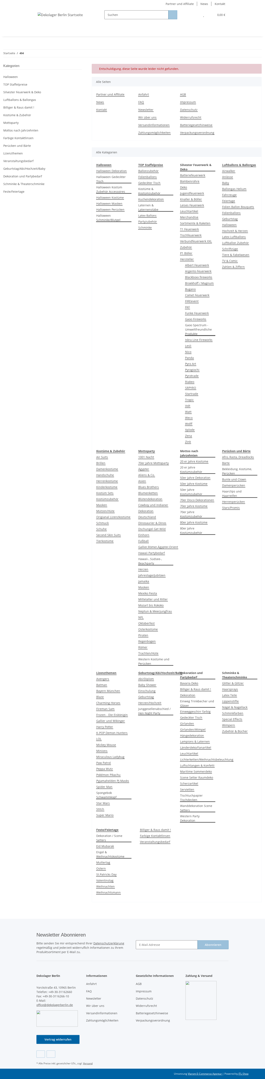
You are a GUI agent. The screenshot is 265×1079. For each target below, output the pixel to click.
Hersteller (187, 259)
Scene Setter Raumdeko (196, 777)
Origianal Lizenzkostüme (113, 517)
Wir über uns (147, 117)
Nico (188, 352)
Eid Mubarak (105, 846)
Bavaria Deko (189, 683)
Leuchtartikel (189, 211)
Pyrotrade (192, 376)
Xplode (190, 430)
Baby (225, 183)
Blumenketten (148, 493)
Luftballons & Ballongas (19, 100)
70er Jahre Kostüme (193, 506)
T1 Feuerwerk (189, 229)
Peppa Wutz (104, 769)
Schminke (145, 227)
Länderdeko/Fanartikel (195, 747)
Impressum (188, 102)
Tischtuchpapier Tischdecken (191, 797)
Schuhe (101, 529)
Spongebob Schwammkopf (106, 795)
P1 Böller (186, 253)
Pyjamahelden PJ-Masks (112, 781)
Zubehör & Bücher (235, 731)
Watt (188, 412)
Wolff (188, 424)
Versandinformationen (154, 125)
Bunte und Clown (234, 479)
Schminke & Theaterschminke (24, 184)
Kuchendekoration (151, 199)
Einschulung (146, 691)
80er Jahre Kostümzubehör (191, 530)
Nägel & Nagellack (234, 707)
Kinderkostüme (106, 487)
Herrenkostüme (107, 481)
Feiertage (228, 201)
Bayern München (108, 691)
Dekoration (145, 511)
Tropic (189, 400)
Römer (142, 647)
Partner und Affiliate (180, 4)
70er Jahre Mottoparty (153, 463)
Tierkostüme (104, 541)
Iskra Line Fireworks (198, 340)
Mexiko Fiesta (147, 593)
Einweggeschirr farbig (195, 711)
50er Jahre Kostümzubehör (191, 492)
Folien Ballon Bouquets (238, 207)
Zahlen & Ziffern (233, 267)
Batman (101, 685)
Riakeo (189, 382)
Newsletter (145, 110)
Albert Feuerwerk (197, 265)
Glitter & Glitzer (233, 683)
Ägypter (143, 469)
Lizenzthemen (13, 153)
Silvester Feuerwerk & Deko (22, 92)
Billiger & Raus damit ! (195, 689)
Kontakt (220, 4)
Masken (101, 505)
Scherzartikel (189, 783)
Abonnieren (213, 945)
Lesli (188, 346)
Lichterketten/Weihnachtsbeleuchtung (206, 759)
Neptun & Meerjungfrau (155, 611)
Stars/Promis (231, 508)
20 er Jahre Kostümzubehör (191, 469)
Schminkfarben (232, 713)
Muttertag (103, 862)
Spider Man (104, 787)
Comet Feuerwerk (197, 295)
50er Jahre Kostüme (193, 484)
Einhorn (143, 535)
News (204, 4)
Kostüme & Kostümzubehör (149, 191)
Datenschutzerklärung (108, 943)
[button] (195, 15)
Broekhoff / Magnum (199, 283)
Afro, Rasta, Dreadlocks (238, 457)
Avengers (102, 679)
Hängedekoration (192, 735)
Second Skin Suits (108, 535)
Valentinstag (104, 880)
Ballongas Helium (234, 189)
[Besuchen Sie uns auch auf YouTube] (51, 1054)
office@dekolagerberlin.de (54, 1005)
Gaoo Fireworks (195, 319)
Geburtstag (230, 219)
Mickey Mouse (106, 745)
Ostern (101, 868)
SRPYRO (190, 388)
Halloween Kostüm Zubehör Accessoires (110, 189)
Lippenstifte (230, 701)
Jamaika (143, 581)
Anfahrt (143, 94)
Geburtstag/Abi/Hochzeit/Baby (24, 169)
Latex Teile (229, 695)
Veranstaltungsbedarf (155, 842)
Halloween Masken (109, 204)
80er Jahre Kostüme (193, 522)
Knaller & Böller (191, 199)
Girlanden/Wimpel (193, 729)
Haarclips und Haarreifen (232, 493)
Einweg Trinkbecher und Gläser (197, 703)
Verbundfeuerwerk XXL (196, 241)
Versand (88, 1063)
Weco (189, 418)
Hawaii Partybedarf (151, 553)
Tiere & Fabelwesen (235, 255)
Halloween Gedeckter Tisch (111, 179)
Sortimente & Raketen (195, 223)
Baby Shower (147, 685)
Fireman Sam (105, 709)
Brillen (100, 463)
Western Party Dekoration (190, 818)
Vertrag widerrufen (58, 1039)
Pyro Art (190, 364)
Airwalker (228, 171)
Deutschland (147, 517)
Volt (187, 406)
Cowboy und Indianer (153, 505)
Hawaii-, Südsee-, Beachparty (150, 561)
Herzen (143, 569)
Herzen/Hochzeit (149, 703)
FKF (187, 307)
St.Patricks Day (106, 874)
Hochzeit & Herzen (235, 231)
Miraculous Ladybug (110, 757)
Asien (142, 481)
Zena (188, 436)
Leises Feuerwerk (192, 205)
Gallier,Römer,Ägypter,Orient (158, 547)
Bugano (190, 289)
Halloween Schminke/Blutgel (108, 218)
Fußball (143, 541)
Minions (101, 751)
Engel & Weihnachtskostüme (110, 854)
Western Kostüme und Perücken (153, 661)
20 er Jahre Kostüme (194, 461)
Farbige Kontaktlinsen (155, 836)
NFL (140, 617)
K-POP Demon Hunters (112, 733)
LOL (98, 739)
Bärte (226, 463)
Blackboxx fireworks (198, 277)
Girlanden (187, 723)
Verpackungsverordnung (197, 133)
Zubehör (186, 247)
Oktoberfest (146, 623)
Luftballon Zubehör (235, 243)
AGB (183, 94)
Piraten (143, 635)
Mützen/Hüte (105, 511)
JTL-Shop (243, 1073)
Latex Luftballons (234, 237)
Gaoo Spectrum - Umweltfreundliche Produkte (198, 329)
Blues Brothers (148, 487)
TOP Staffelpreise (15, 84)
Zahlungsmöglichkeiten (154, 133)
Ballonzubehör (148, 171)
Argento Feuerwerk (198, 271)
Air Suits (102, 457)
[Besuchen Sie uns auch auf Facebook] (40, 1054)
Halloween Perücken (110, 209)
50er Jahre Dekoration (195, 478)
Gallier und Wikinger (110, 721)
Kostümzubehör (107, 499)
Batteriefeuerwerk (192, 175)
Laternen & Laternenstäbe (148, 207)
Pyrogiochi (192, 370)
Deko (183, 187)
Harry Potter (104, 727)
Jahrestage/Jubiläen (151, 575)
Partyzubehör (147, 221)
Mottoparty (11, 123)
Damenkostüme (107, 469)
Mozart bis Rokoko (151, 605)
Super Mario (104, 815)
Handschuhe (105, 475)
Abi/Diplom (146, 679)
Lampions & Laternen (195, 741)
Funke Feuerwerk (197, 313)
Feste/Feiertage (13, 192)
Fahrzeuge (229, 195)
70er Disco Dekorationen (197, 500)
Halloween (229, 225)
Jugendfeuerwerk (192, 193)
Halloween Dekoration (111, 171)
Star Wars (103, 803)
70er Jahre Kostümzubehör (191, 514)
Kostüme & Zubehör (17, 115)
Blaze (100, 697)
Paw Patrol (103, 763)
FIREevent (192, 301)
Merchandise (189, 217)
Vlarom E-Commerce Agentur (205, 1073)
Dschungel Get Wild (152, 529)
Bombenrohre (189, 181)
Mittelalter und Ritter (153, 599)
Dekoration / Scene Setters (109, 838)
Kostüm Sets (104, 493)
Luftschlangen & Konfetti (197, 765)
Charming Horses (108, 703)
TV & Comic (230, 261)
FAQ (141, 102)
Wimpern (228, 725)
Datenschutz (189, 110)
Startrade (191, 394)
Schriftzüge (230, 249)
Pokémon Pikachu (108, 775)
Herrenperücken (233, 502)
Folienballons (147, 177)
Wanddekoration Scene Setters (196, 808)
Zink (188, 442)
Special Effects (232, 719)
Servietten (187, 789)
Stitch (100, 809)
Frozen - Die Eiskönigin (112, 715)
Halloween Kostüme (110, 198)
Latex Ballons (147, 215)
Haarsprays (230, 689)
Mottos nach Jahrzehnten (20, 130)
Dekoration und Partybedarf (22, 176)
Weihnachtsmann (108, 892)
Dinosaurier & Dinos (152, 523)
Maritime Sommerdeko (196, 771)
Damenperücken (233, 485)
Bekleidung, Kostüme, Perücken (237, 471)
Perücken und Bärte (17, 146)
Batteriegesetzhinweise (196, 125)
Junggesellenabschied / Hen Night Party (154, 711)
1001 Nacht (146, 457)
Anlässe (227, 177)
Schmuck (102, 523)
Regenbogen (147, 641)
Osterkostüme (148, 629)
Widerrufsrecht (190, 117)
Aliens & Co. (146, 475)
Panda (189, 358)
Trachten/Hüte (148, 653)
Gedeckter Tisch (149, 183)
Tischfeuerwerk (190, 235)
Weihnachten (105, 886)
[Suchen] (172, 14)
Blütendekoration (150, 499)
